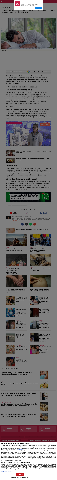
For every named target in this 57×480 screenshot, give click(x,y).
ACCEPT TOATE (20, 474)
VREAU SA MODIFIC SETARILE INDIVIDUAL (19, 477)
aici (26, 456)
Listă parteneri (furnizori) (6, 471)
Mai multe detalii (19, 449)
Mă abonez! (38, 8)
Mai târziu (30, 8)
